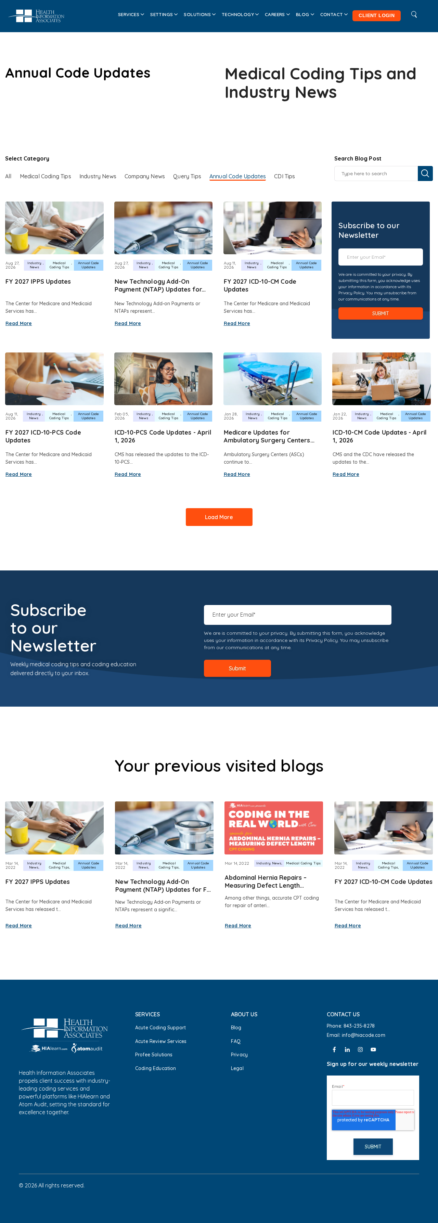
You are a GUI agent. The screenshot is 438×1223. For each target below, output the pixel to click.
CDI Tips (284, 176)
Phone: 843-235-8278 (351, 1026)
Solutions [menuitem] (197, 14)
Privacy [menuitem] (239, 1055)
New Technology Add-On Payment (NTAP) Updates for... (160, 285)
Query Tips (187, 176)
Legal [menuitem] (237, 1068)
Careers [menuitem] (275, 14)
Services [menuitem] (128, 14)
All (8, 176)
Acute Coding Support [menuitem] (160, 1028)
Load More (219, 517)
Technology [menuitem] (238, 14)
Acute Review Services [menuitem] (160, 1041)
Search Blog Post (358, 158)
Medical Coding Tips (45, 176)
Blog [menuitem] (302, 14)
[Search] (425, 173)
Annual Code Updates (237, 176)
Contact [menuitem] (331, 14)
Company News (145, 176)
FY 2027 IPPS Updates (38, 281)
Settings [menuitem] (161, 14)
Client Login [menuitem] (377, 15)
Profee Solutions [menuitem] (154, 1055)
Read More (18, 323)
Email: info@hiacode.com (357, 1035)
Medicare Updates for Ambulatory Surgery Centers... (269, 436)
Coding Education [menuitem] (155, 1068)
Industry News (97, 176)
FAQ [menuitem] (236, 1041)
